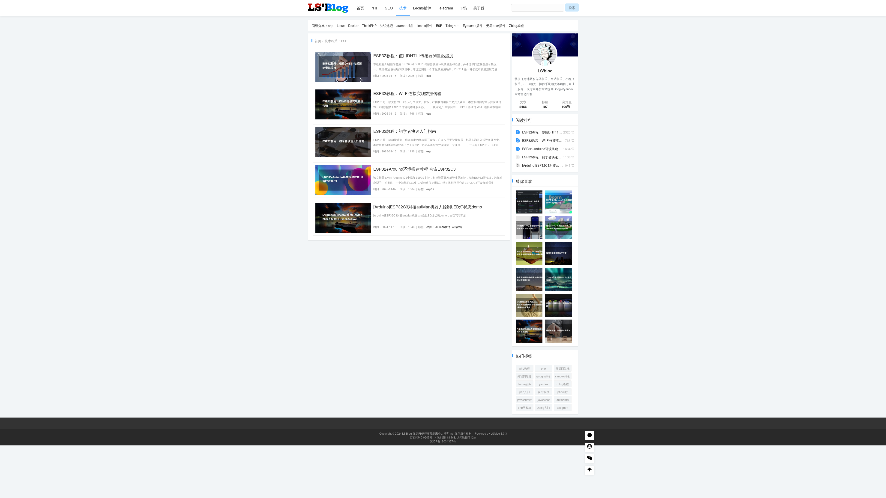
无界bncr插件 (496, 25)
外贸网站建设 (524, 376)
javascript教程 (524, 400)
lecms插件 (424, 25)
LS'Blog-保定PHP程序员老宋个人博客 (425, 433)
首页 (360, 8)
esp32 (430, 189)
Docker (353, 25)
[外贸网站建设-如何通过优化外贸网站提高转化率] (530, 279)
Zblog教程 (516, 25)
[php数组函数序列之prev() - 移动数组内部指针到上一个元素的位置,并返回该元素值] (530, 305)
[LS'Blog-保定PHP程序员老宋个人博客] (329, 6)
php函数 (562, 392)
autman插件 (405, 25)
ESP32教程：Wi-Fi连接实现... (543, 140)
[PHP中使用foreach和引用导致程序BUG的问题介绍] (560, 201)
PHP (374, 8)
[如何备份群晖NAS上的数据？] (530, 201)
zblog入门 (543, 407)
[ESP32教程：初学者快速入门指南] (343, 141)
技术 (403, 8)
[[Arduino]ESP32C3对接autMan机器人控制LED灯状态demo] (343, 217)
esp (428, 75)
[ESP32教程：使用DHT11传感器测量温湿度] (343, 66)
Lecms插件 (422, 8)
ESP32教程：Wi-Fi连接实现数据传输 (407, 93)
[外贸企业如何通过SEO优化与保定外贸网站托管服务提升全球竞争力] (530, 253)
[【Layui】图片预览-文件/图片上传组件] (560, 279)
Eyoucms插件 (473, 25)
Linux (341, 25)
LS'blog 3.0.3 (499, 433)
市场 (463, 8)
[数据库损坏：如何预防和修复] (560, 331)
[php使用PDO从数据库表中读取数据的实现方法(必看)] (530, 227)
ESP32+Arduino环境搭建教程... (544, 148)
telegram (562, 407)
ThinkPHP (369, 25)
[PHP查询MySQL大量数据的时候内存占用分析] (530, 331)
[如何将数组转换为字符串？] (560, 253)
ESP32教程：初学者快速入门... (544, 157)
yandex (543, 384)
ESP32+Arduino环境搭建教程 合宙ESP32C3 (414, 169)
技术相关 (331, 41)
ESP (439, 25)
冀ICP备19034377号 (443, 441)
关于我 (478, 8)
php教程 (524, 368)
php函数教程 (524, 408)
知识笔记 (386, 25)
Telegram (445, 8)
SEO (389, 8)
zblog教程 (562, 384)
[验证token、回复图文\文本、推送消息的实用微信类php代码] (560, 227)
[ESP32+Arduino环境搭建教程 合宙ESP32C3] (343, 179)
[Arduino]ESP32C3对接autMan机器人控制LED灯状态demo (427, 207)
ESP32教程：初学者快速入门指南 (404, 131)
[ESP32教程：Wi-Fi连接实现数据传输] (343, 104)
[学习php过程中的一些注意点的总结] (560, 305)
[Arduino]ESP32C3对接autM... (544, 165)
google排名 (543, 376)
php (330, 25)
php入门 (524, 392)
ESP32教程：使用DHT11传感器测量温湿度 (413, 55)
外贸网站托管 (562, 369)
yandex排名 (562, 376)
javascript (544, 400)
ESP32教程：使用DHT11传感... (545, 132)
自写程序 (457, 227)
